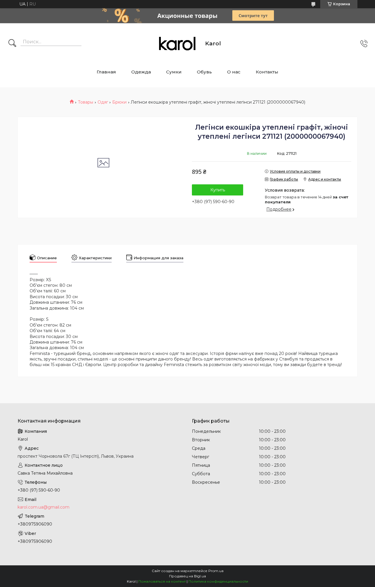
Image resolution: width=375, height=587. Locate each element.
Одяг (103, 102)
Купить (217, 190)
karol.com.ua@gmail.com (43, 507)
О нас (234, 72)
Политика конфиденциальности (218, 581)
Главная (106, 72)
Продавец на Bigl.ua (187, 576)
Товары (85, 102)
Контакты (267, 72)
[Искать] (12, 43)
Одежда (141, 72)
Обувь (204, 72)
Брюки (119, 102)
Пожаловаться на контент (162, 581)
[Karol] (177, 43)
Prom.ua (216, 571)
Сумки (174, 72)
